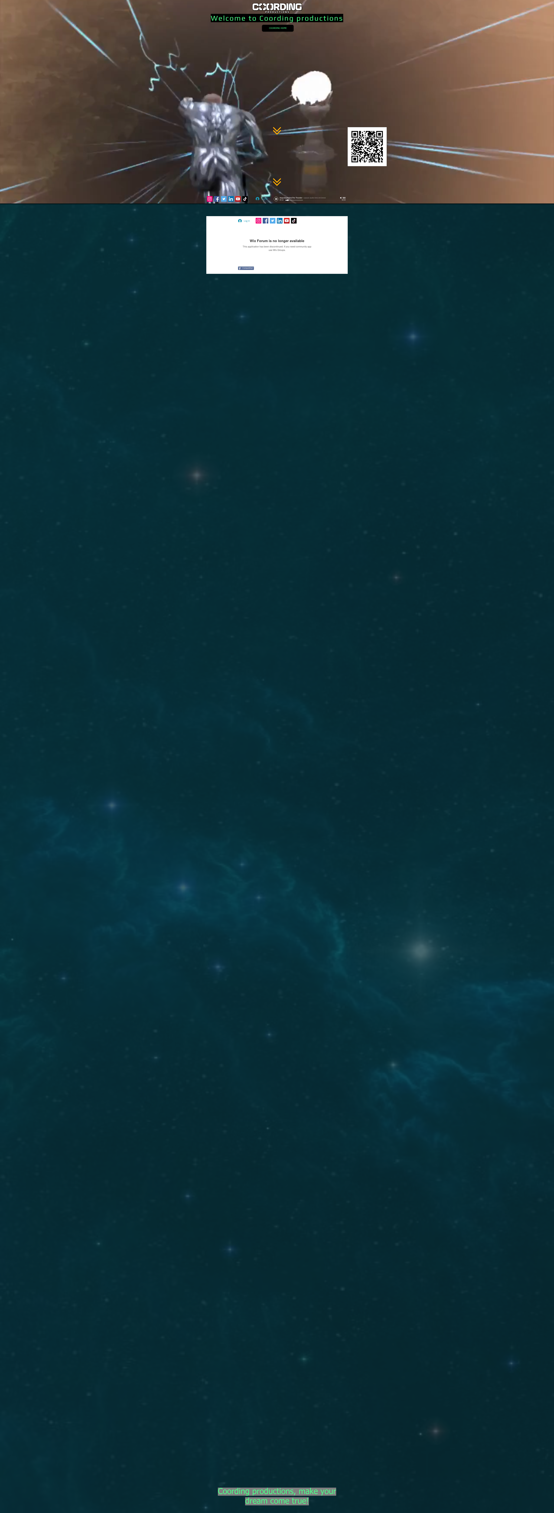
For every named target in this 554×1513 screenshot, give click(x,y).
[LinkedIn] (231, 199)
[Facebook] (217, 199)
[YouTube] (238, 199)
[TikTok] (245, 199)
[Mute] (341, 197)
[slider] (344, 198)
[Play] (276, 199)
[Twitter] (224, 199)
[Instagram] (210, 199)
